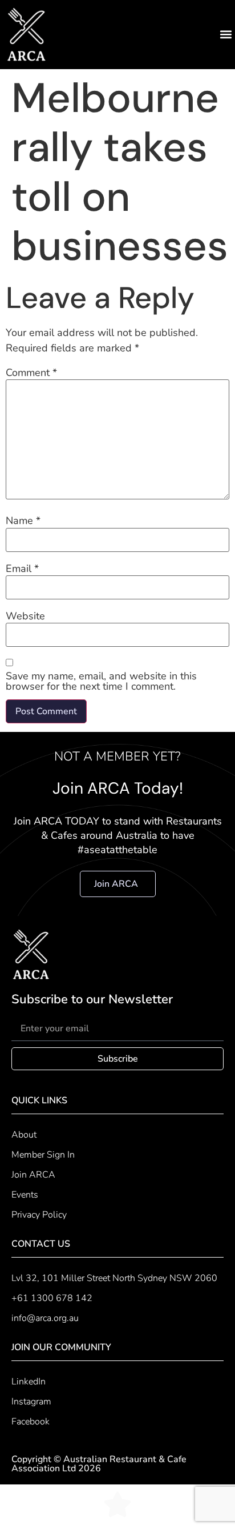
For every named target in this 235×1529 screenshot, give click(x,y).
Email (22, 568)
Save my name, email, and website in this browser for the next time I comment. (101, 681)
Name (23, 520)
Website (25, 616)
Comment (31, 372)
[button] (225, 34)
